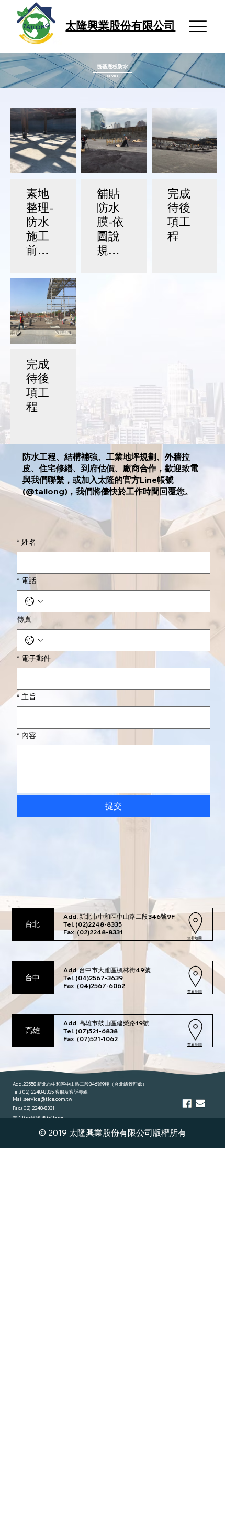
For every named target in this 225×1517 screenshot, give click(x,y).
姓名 (26, 542)
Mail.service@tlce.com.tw (42, 1099)
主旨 (26, 696)
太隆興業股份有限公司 (120, 25)
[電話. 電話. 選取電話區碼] (34, 601)
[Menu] (198, 26)
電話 (26, 580)
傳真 (24, 619)
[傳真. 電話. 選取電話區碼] (34, 640)
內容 (26, 735)
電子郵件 (34, 658)
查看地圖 (194, 938)
